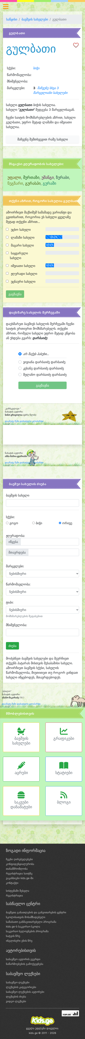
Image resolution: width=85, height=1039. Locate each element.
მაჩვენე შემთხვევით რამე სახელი (42, 139)
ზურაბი (62, 177)
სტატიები (63, 772)
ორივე (66, 523)
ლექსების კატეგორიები (21, 987)
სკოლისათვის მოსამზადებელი (25, 917)
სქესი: (10, 517)
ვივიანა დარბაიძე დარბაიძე (44, 362)
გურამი (49, 183)
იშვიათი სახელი (22, 266)
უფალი (14, 177)
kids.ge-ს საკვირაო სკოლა (23, 926)
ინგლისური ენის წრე (19, 940)
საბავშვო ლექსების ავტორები (25, 991)
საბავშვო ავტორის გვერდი (23, 959)
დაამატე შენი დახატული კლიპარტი (24, 421)
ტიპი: (9, 602)
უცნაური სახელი (22, 281)
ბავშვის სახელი (17, 495)
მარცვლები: (15, 566)
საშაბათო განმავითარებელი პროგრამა (31, 921)
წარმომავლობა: (18, 584)
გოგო (13, 523)
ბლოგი (64, 802)
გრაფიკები (63, 738)
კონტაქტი (12, 882)
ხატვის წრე (13, 935)
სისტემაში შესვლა (17, 890)
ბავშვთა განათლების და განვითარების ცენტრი (36, 912)
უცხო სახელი (20, 230)
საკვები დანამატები (21, 804)
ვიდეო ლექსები (16, 1001)
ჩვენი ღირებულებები (19, 859)
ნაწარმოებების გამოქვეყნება (24, 963)
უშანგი (48, 177)
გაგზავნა (42, 385)
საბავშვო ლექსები (17, 982)
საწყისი (11, 19)
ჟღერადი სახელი (23, 274)
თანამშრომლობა (17, 868)
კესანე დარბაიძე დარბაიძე (43, 368)
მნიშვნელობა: (16, 625)
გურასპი (33, 183)
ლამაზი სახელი (22, 237)
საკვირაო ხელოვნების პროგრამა (27, 931)
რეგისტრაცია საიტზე (19, 873)
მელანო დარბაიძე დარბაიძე (45, 374)
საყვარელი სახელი (19, 255)
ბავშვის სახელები (35, 19)
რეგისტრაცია (14, 895)
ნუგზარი (15, 183)
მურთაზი (31, 177)
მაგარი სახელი (22, 245)
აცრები (21, 772)
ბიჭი (36, 68)
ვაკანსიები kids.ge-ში (19, 878)
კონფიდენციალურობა (20, 864)
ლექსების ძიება (16, 996)
